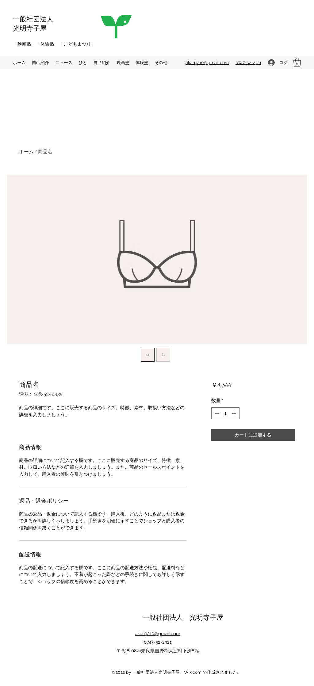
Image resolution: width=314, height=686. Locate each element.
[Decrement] (216, 413)
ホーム (26, 152)
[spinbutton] (225, 413)
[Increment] (234, 413)
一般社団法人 (33, 18)
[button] (297, 62)
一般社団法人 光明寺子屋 (182, 617)
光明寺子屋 (30, 27)
